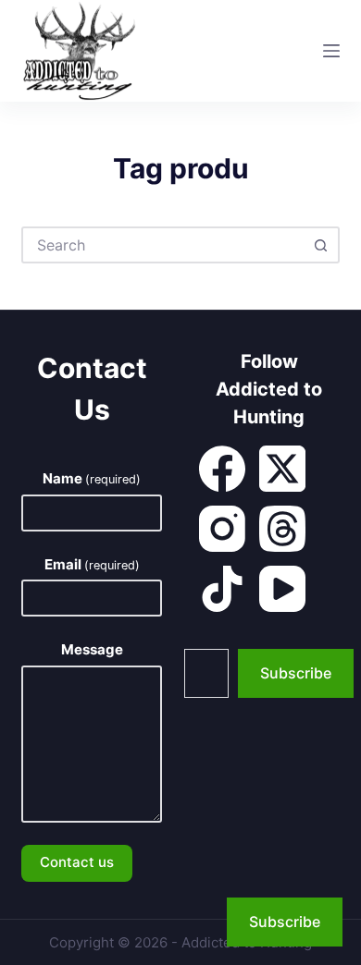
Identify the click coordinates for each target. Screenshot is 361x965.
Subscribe (295, 673)
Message (92, 649)
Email (92, 564)
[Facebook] (222, 469)
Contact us (77, 862)
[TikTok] (222, 589)
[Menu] (331, 51)
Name (92, 478)
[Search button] (321, 245)
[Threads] (282, 529)
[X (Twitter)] (282, 469)
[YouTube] (282, 589)
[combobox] (163, 244)
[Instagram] (222, 529)
